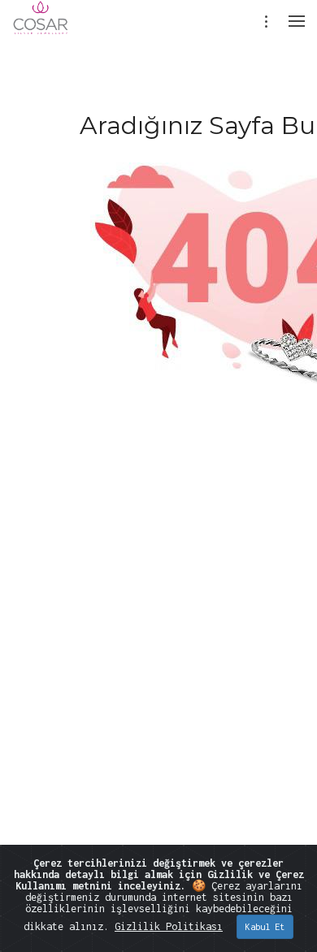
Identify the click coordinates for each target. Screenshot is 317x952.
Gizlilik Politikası (169, 926)
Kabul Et (264, 927)
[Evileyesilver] (41, 28)
